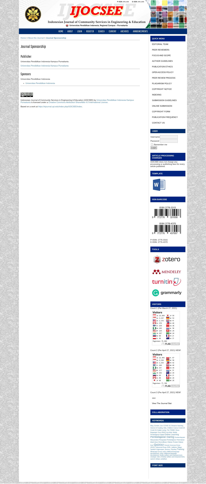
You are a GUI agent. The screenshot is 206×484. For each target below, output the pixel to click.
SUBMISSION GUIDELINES (164, 100)
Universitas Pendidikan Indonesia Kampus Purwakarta (45, 66)
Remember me (160, 144)
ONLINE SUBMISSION (162, 106)
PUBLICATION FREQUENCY (165, 117)
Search (101, 31)
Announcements (140, 31)
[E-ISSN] (167, 228)
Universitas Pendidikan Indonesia (40, 83)
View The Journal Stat (162, 403)
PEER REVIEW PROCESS (163, 78)
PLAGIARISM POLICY (162, 83)
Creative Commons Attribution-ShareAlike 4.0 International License (78, 102)
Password (155, 141)
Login (79, 31)
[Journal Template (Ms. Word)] (167, 184)
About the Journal (36, 38)
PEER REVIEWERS (160, 50)
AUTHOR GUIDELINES (162, 61)
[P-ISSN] (167, 212)
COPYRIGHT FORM (161, 111)
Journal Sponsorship (56, 38)
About (70, 31)
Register (90, 31)
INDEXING (156, 95)
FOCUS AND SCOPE (161, 55)
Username (155, 137)
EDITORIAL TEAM (160, 44)
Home (60, 31)
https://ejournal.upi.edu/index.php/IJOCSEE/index (60, 106)
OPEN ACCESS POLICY (162, 72)
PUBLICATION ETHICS (162, 67)
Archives (125, 31)
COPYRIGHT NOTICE (162, 89)
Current (112, 31)
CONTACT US (158, 123)
